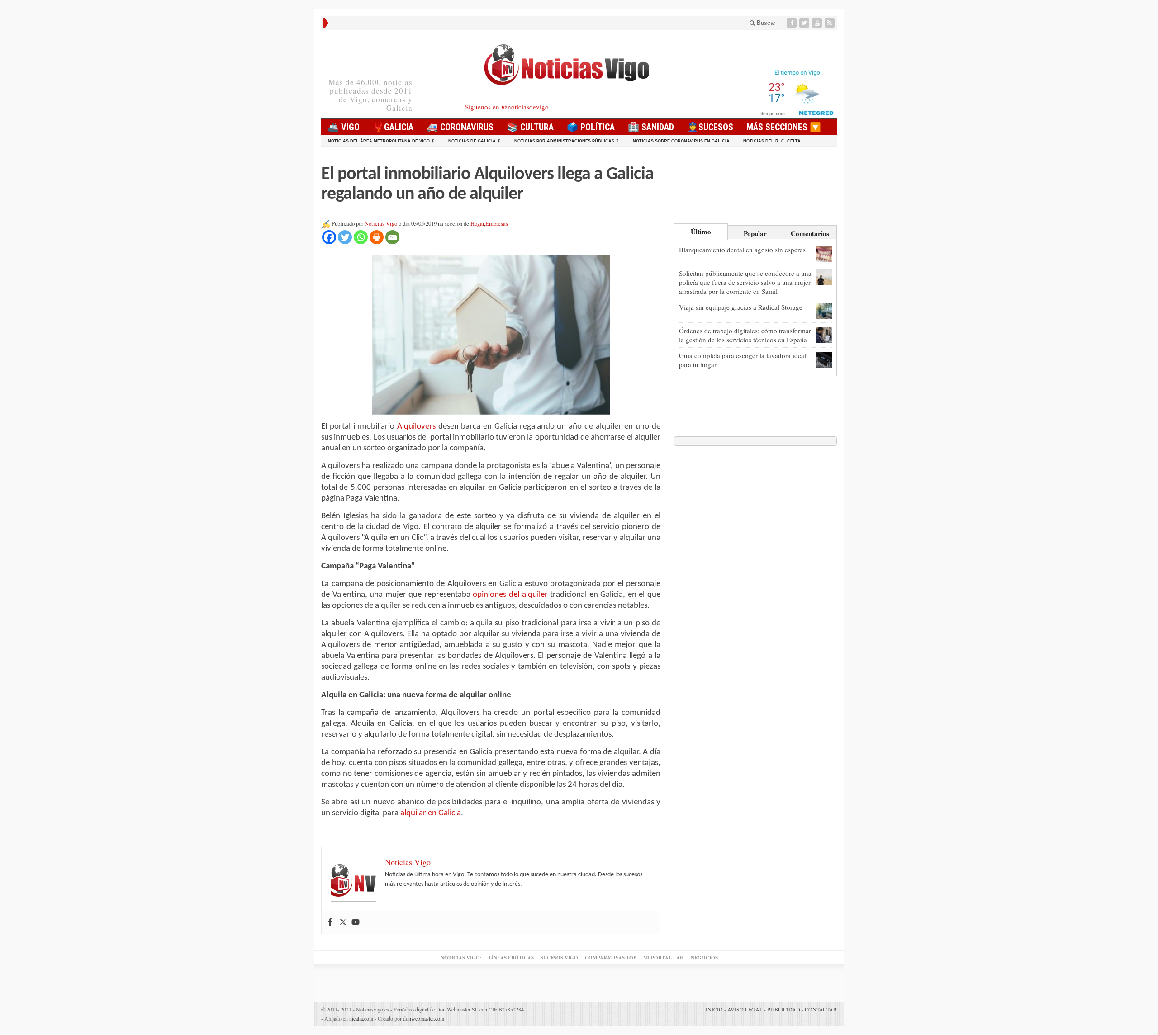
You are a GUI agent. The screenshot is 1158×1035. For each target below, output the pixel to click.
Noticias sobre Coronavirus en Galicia (681, 141)
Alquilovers (416, 426)
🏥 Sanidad (651, 127)
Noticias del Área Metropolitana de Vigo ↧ (381, 141)
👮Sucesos (710, 127)
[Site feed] (830, 23)
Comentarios (810, 233)
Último (701, 231)
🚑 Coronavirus (460, 127)
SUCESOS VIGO (559, 957)
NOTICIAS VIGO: (461, 957)
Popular (755, 233)
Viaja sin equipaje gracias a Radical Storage (740, 307)
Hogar (477, 223)
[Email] (392, 237)
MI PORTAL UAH (663, 957)
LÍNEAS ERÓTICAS (511, 957)
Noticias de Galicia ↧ (474, 141)
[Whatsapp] (361, 237)
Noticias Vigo (381, 223)
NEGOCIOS (704, 957)
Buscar (765, 22)
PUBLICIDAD (783, 1009)
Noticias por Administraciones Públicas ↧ (566, 141)
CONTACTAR (821, 1009)
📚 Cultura (530, 127)
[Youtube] (818, 23)
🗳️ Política (591, 127)
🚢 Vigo (343, 127)
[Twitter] (805, 23)
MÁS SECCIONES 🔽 (783, 127)
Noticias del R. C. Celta (772, 141)
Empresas (496, 223)
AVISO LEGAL (745, 1009)
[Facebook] (792, 23)
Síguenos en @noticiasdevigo (507, 106)
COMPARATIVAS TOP (610, 957)
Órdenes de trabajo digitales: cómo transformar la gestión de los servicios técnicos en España (745, 335)
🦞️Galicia (393, 127)
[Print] (377, 237)
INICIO (714, 1009)
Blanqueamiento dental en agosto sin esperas (742, 249)
